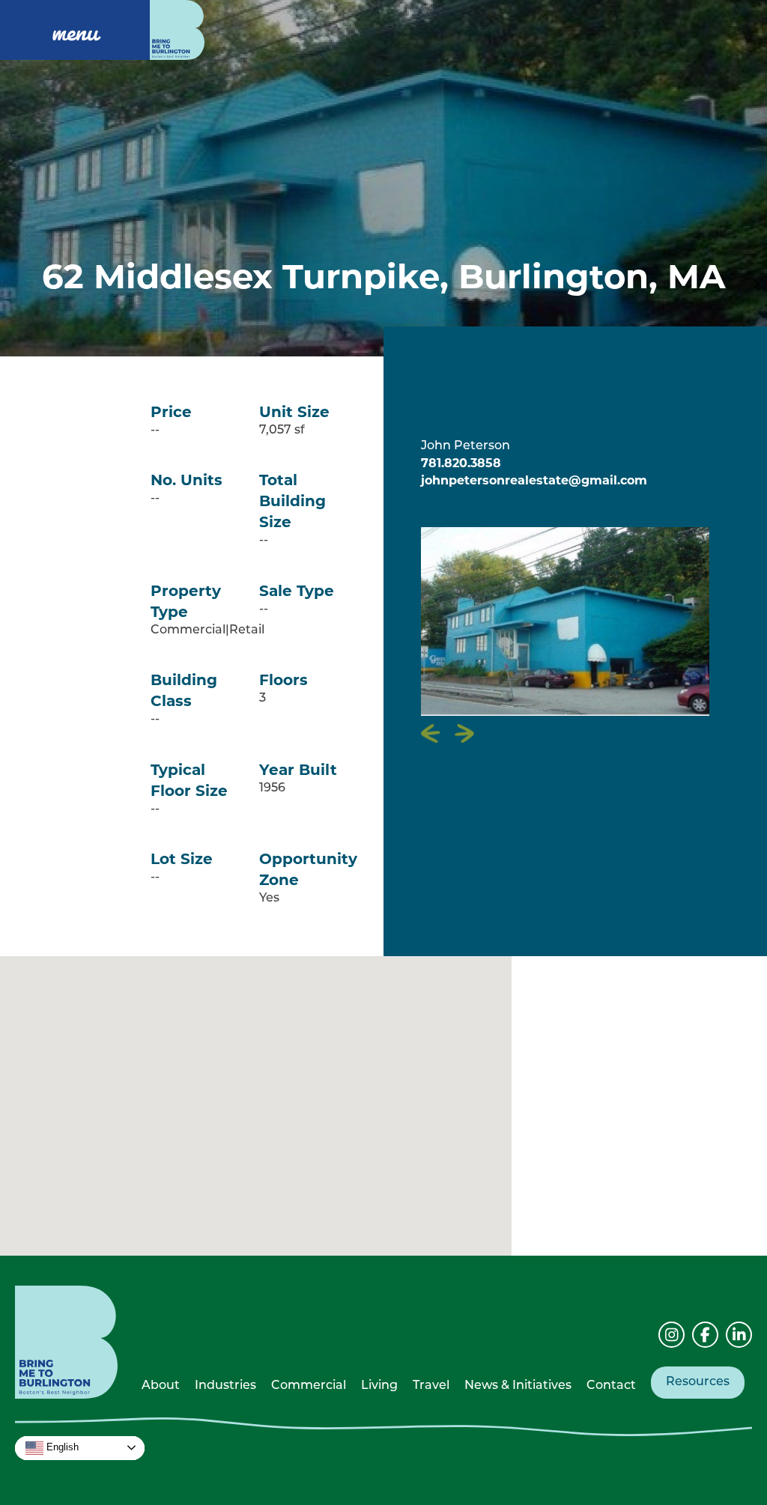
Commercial (308, 1386)
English (61, 1447)
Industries (225, 1386)
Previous (431, 734)
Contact (611, 1386)
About (161, 1386)
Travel (431, 1386)
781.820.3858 (461, 463)
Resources (698, 1382)
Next (465, 734)
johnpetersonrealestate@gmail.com (534, 480)
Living (379, 1386)
